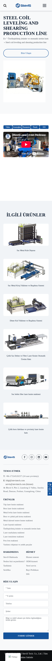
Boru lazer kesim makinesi (13, 509)
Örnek (35, 127)
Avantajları (17, 127)
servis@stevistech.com (15, 484)
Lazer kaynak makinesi (12, 525)
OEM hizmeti (32, 561)
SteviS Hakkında (10, 557)
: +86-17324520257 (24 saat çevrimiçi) (21, 476)
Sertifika (7, 570)
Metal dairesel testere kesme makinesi (18, 521)
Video (8, 127)
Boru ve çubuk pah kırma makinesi (17, 517)
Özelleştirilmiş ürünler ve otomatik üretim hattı (28, 38)
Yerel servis (31, 566)
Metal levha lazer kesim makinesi (16, 513)
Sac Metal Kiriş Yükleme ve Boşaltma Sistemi (26, 286)
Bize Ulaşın (26, 53)
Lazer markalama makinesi (13, 533)
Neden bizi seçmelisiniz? (14, 561)
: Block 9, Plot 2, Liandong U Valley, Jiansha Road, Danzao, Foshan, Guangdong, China (23, 489)
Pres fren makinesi (10, 541)
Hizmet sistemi (32, 557)
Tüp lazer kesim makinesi (13, 505)
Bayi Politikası (32, 570)
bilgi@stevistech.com (15, 480)
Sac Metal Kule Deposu (26, 250)
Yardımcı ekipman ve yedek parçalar (17, 545)
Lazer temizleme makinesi (13, 537)
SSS (44, 127)
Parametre (26, 127)
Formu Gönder (26, 636)
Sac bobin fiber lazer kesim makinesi (26, 394)
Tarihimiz (7, 566)
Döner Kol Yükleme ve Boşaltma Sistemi (26, 321)
